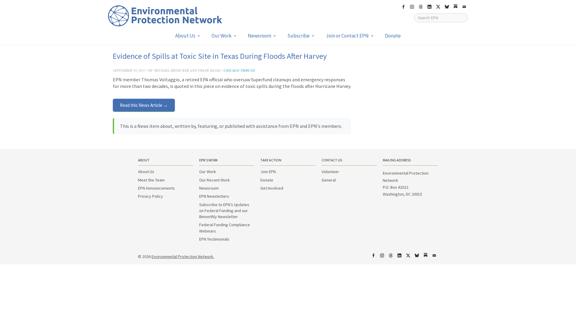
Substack (455, 6)
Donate (393, 35)
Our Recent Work (214, 180)
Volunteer (330, 171)
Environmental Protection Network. (183, 256)
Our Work (222, 35)
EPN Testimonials (214, 239)
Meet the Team (151, 180)
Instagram (411, 6)
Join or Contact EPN (347, 35)
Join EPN (268, 171)
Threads (420, 6)
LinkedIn (429, 6)
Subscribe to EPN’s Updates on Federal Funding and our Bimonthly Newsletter (224, 211)
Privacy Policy (150, 196)
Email (464, 6)
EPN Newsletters (214, 196)
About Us (185, 35)
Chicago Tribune (239, 70)
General (329, 180)
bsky (446, 6)
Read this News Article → (144, 105)
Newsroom (259, 35)
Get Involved (271, 188)
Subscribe (298, 35)
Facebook (403, 6)
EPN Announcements (156, 188)
